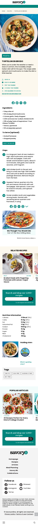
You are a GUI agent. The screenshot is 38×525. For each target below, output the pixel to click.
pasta (6, 56)
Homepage (13, 459)
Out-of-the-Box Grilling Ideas (19, 233)
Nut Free (8, 377)
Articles (15, 465)
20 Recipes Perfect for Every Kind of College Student (16, 419)
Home (3, 11)
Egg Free (16, 373)
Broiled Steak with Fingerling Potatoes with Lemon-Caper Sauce (16, 280)
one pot (8, 373)
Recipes (9, 11)
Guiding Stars (27, 373)
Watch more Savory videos (26, 238)
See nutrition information (11, 94)
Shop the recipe (8, 143)
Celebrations (12, 473)
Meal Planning (12, 467)
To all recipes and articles (24, 303)
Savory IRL (14, 470)
